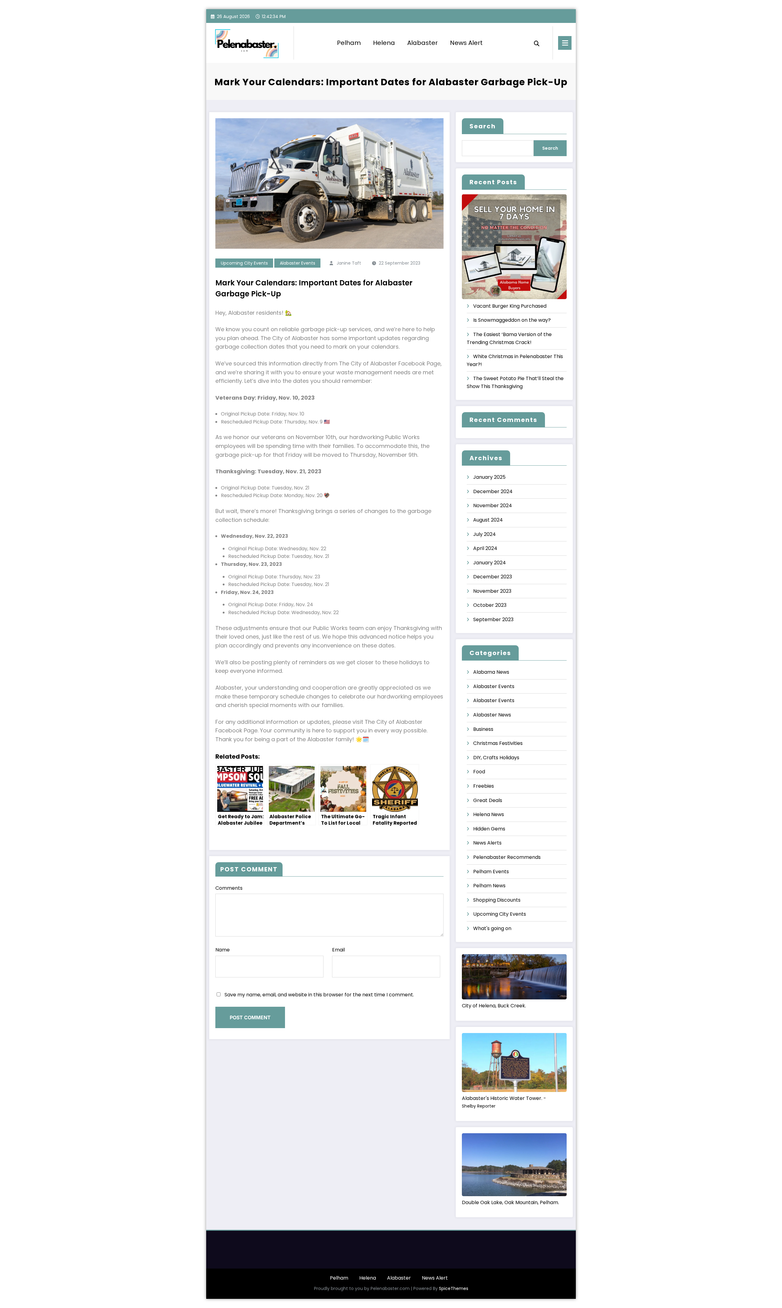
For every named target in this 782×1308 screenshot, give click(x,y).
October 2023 (489, 605)
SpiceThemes (453, 1288)
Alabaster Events (297, 263)
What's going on (492, 928)
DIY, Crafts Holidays (496, 757)
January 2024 (489, 562)
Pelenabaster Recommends (507, 857)
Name (222, 949)
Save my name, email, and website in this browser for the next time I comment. (319, 994)
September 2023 (493, 619)
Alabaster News (492, 714)
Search (483, 126)
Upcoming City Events (244, 263)
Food (479, 771)
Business (483, 729)
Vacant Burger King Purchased (509, 306)
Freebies (483, 786)
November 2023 (492, 591)
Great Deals (487, 800)
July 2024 (484, 534)
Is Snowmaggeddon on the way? (512, 320)
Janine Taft (349, 263)
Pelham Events (491, 871)
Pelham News (489, 885)
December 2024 (493, 491)
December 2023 (492, 576)
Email (338, 949)
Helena (384, 42)
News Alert (466, 42)
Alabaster (422, 42)
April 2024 (485, 548)
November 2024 (492, 505)
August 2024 (488, 519)
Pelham (349, 42)
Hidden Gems (489, 828)
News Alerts (487, 842)
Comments (229, 888)
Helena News (488, 814)
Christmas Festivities (498, 743)
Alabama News (491, 672)
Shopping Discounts (497, 899)
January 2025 (489, 477)
